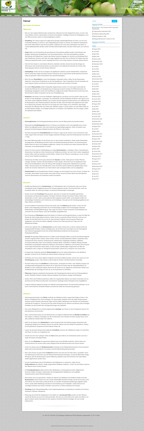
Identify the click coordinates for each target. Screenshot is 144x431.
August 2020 (97, 146)
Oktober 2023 (97, 101)
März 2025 (96, 74)
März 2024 (96, 94)
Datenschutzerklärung (65, 15)
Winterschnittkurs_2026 (100, 36)
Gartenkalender (43, 15)
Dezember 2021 (98, 134)
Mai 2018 (96, 174)
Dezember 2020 (98, 141)
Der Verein (25, 15)
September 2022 (98, 124)
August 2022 (97, 126)
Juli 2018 (96, 171)
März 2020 (96, 149)
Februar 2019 (97, 164)
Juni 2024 (96, 86)
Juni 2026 (96, 51)
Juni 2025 (96, 69)
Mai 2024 (96, 89)
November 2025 (98, 61)
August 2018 (97, 169)
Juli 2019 (96, 161)
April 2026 (96, 54)
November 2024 (98, 79)
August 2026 (97, 49)
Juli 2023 (96, 106)
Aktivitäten (17, 15)
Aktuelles (9, 15)
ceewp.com (90, 426)
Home (2, 15)
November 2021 (98, 136)
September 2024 (98, 81)
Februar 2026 (97, 59)
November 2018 (98, 166)
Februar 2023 (97, 114)
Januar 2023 (97, 116)
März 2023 (96, 111)
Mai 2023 (96, 109)
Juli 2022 (96, 129)
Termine (34, 15)
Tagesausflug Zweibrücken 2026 (102, 31)
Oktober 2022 (97, 121)
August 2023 (97, 104)
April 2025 (96, 71)
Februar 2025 (97, 76)
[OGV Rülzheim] (8, 12)
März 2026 (96, 56)
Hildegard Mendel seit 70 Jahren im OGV (104, 39)
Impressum (53, 15)
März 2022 (96, 131)
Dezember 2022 (98, 119)
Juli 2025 (96, 66)
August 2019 (97, 159)
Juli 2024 (96, 84)
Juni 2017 (96, 176)
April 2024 (96, 91)
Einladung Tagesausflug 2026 (101, 34)
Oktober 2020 (97, 144)
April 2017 (96, 179)
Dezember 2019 (98, 154)
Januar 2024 (97, 99)
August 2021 (97, 139)
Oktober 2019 (97, 156)
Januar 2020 (97, 151)
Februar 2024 (97, 96)
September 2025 (98, 64)
